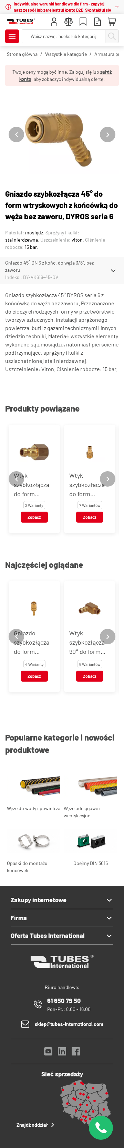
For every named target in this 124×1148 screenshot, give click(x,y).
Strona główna (22, 54)
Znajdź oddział (32, 1125)
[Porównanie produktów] (68, 22)
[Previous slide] (16, 134)
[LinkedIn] (62, 1053)
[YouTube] (48, 1053)
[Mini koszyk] (112, 21)
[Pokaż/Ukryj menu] (12, 36)
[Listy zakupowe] (83, 22)
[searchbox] (63, 36)
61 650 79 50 (64, 1000)
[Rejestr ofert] (97, 22)
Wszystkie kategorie (66, 54)
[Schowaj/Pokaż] (113, 271)
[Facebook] (76, 1053)
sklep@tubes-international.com (69, 1024)
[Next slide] (107, 134)
